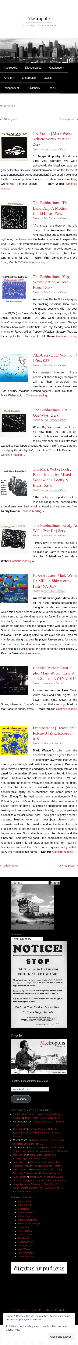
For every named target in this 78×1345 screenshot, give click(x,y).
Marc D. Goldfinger (27, 1220)
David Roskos (25, 1245)
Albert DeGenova (27, 1212)
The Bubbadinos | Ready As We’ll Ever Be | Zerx (55, 528)
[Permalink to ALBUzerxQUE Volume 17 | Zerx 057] (14, 368)
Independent (11, 88)
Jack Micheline (25, 1234)
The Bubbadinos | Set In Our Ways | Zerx (52, 412)
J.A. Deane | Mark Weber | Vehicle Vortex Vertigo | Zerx (54, 139)
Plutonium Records (53, 743)
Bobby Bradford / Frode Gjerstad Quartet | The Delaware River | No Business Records (38, 1188)
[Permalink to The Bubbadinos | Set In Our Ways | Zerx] (14, 422)
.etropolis (39, 18)
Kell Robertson (25, 1242)
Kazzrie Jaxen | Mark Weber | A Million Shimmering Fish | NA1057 (55, 581)
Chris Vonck (19, 1129)
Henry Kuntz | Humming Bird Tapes (43, 1118)
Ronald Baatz (25, 1201)
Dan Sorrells (19, 1155)
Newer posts (68, 119)
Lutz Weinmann (26, 1253)
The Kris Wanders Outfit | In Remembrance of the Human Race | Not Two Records (36, 1133)
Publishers (33, 88)
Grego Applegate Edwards (26, 1184)
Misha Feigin (24, 1216)
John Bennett (24, 1205)
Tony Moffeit (24, 1238)
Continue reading (36, 262)
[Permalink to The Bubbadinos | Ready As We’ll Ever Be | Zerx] (14, 538)
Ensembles (29, 77)
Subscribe (21, 1099)
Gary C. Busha (25, 1256)
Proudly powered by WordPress (28, 1310)
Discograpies (33, 67)
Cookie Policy (13, 1329)
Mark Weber (24, 1249)
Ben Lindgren (25, 1231)
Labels (48, 77)
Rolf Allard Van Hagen (29, 1223)
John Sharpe (19, 1162)
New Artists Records (54, 591)
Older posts (9, 119)
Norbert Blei (24, 1209)
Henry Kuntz (24, 1227)
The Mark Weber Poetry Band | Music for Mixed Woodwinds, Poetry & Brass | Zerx (52, 477)
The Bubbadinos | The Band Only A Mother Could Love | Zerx (51, 208)
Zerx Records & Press (55, 149)
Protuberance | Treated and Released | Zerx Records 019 (54, 733)
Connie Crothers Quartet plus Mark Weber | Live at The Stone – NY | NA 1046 (54, 673)
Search (55, 882)
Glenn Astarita (20, 1169)
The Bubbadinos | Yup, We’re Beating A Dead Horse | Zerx (51, 282)
